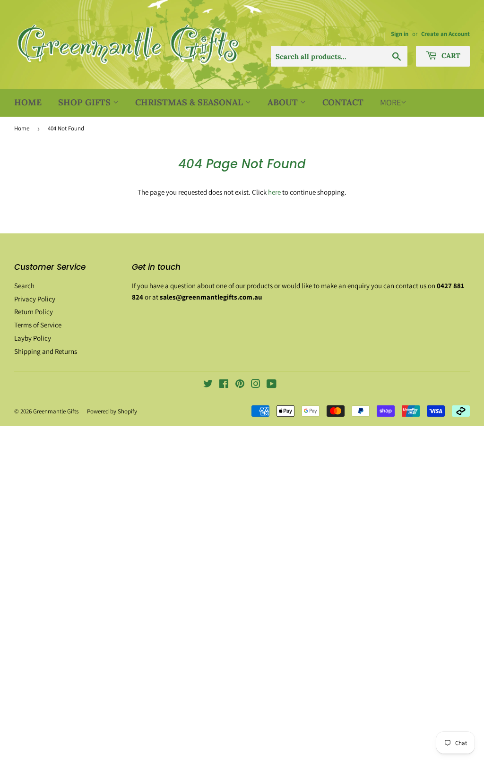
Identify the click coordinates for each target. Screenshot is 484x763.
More (390, 102)
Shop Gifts (85, 102)
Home (28, 102)
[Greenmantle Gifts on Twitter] (208, 384)
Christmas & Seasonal (190, 102)
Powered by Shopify (112, 411)
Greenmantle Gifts (55, 411)
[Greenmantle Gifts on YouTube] (272, 384)
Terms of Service (37, 324)
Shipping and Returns (45, 351)
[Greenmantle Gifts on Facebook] (224, 384)
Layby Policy (32, 338)
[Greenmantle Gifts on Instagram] (255, 384)
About (284, 102)
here (274, 192)
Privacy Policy (34, 298)
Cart (450, 55)
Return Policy (33, 311)
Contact (342, 102)
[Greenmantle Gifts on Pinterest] (240, 384)
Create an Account (445, 34)
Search (24, 285)
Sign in (399, 34)
